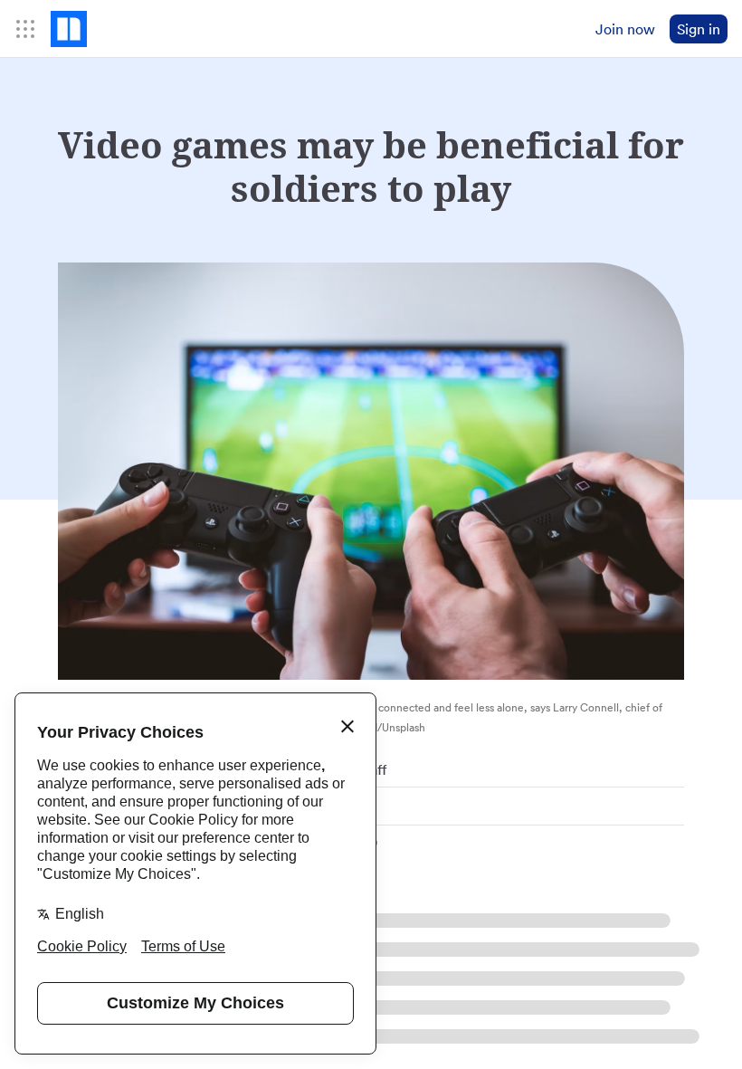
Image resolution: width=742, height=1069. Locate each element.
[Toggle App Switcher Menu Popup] (25, 29)
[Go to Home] (69, 29)
